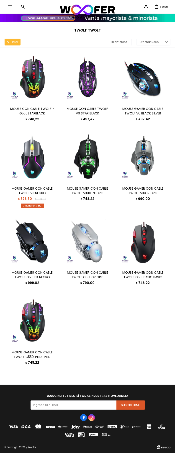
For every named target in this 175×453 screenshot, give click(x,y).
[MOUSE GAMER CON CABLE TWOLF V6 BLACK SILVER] (142, 77)
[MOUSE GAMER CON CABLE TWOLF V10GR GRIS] (142, 157)
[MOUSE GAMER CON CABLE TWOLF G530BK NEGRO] (32, 241)
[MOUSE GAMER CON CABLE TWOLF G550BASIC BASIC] (142, 241)
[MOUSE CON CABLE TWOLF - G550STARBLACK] (32, 77)
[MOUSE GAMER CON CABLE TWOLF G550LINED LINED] (32, 321)
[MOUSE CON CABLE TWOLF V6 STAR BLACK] (87, 77)
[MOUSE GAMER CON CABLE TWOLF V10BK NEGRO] (87, 157)
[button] (22, 7)
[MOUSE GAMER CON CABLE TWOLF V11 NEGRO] (32, 157)
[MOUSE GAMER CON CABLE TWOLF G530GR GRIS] (87, 241)
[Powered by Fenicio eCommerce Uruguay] (163, 447)
